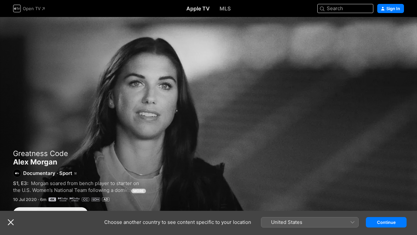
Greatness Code (40, 153)
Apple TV (198, 8)
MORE (138, 191)
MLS (225, 8)
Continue (386, 222)
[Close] (11, 222)
